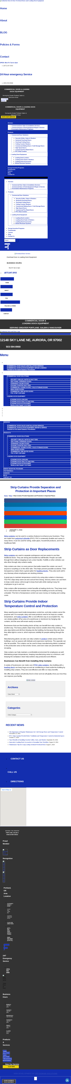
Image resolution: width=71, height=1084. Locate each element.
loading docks (42, 571)
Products (10, 132)
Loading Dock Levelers (22, 157)
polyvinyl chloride (22, 538)
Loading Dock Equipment (19, 154)
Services (10, 123)
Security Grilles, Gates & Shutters (25, 138)
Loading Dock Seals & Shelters (24, 159)
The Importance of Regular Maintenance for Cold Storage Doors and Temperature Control (36, 732)
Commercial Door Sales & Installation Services (26, 125)
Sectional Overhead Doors (23, 140)
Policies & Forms (10, 44)
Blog (9, 173)
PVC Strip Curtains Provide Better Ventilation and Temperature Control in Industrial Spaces (36, 736)
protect (44, 639)
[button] (0, 2)
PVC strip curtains (41, 665)
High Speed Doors (20, 148)
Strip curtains (9, 536)
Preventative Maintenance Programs (22, 129)
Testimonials (11, 169)
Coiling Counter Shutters (23, 144)
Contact (4, 56)
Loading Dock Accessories (23, 161)
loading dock (9, 667)
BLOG (3, 32)
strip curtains (22, 617)
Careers (10, 171)
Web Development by (35, 1073)
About (3, 20)
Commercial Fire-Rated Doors (24, 149)
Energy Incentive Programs (16, 167)
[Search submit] (17, 240)
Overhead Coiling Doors (22, 142)
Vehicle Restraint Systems (23, 163)
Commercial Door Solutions (20, 135)
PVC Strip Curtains (21, 151)
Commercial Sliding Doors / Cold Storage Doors (29, 146)
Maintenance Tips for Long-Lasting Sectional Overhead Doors (27, 744)
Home (3, 8)
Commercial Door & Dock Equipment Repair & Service (28, 127)
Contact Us (11, 174)
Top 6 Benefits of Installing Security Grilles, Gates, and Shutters (27, 740)
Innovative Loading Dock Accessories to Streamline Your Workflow (29, 742)
